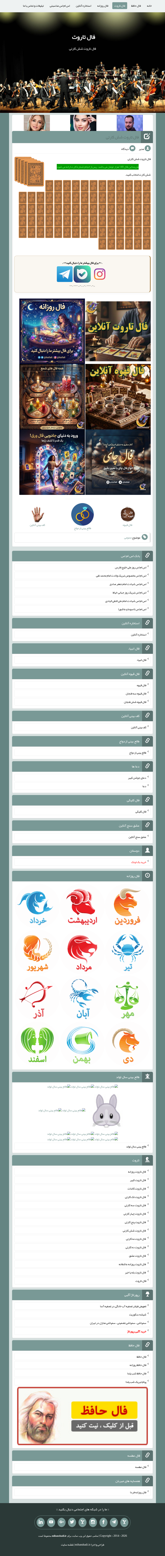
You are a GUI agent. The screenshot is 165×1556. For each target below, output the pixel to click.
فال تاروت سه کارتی (135, 1205)
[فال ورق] (52, 463)
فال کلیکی (140, 811)
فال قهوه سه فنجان (136, 693)
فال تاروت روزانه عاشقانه (132, 1264)
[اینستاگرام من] (93, 1522)
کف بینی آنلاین (138, 727)
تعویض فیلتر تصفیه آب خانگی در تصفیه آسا (123, 1306)
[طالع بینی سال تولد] (82, 1114)
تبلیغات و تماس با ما (33, 5)
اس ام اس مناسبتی (60, 5)
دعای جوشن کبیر (137, 778)
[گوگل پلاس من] (62, 1522)
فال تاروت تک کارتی (135, 1197)
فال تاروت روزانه (137, 1171)
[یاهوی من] (124, 1522)
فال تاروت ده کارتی (136, 1247)
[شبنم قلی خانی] (37, 124)
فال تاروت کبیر (138, 1180)
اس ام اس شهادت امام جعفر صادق (127, 584)
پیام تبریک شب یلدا (136, 1382)
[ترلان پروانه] (83, 124)
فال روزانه (102, 5)
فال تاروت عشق (137, 1255)
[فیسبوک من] (103, 1522)
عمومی (127, 538)
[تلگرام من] (114, 1522)
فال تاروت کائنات (137, 1188)
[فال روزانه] (52, 332)
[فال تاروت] (118, 332)
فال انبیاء (141, 660)
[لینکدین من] (41, 1522)
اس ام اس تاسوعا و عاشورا (132, 609)
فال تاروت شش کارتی (122, 137)
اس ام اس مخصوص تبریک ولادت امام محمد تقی (121, 575)
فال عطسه (140, 1467)
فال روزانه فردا (138, 1492)
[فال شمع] (52, 397)
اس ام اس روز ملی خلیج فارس (130, 567)
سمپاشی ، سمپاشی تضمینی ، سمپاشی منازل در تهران (118, 1323)
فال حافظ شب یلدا (136, 1373)
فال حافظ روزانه (138, 1365)
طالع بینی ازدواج (137, 752)
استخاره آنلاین (83, 5)
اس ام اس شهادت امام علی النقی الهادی (125, 600)
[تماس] (82, 1522)
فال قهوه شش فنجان (135, 702)
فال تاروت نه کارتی (136, 1239)
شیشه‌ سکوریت (137, 1314)
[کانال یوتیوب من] (51, 1522)
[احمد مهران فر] (130, 124)
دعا (144, 786)
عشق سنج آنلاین (137, 836)
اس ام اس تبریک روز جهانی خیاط (129, 592)
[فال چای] (118, 463)
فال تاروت (119, 5)
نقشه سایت (67, 1544)
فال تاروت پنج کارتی (135, 1222)
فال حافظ (136, 5)
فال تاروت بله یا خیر (135, 1272)
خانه (149, 5)
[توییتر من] (72, 1522)
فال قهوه (141, 685)
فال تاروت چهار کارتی (135, 1213)
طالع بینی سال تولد (136, 1146)
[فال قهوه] (118, 397)
